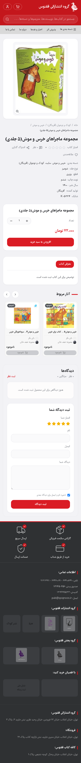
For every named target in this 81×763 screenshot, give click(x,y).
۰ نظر (35, 147)
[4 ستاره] (54, 424)
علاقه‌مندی (68, 155)
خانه (76, 125)
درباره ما (22, 29)
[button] (40, 79)
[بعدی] (6, 294)
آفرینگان (61, 191)
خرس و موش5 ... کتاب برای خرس (62, 332)
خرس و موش (38, 125)
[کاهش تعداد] (11, 221)
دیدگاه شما (64, 462)
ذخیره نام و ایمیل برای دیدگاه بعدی (51, 495)
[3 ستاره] (59, 424)
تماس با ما (10, 29)
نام (68, 431)
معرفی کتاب (65, 264)
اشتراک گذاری (18, 147)
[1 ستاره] (68, 424)
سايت (48, 163)
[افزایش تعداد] (27, 221)
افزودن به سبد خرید (40, 242)
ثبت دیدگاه (40, 504)
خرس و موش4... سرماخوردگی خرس (24, 332)
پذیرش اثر (51, 29)
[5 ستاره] (49, 424)
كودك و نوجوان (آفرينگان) (59, 125)
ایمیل (67, 446)
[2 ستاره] (63, 424)
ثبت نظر (11, 376)
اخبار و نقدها (36, 29)
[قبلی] (15, 294)
